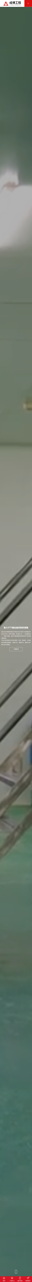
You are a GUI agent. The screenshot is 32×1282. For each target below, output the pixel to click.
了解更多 (16, 649)
